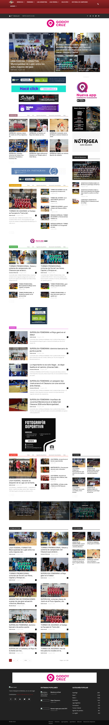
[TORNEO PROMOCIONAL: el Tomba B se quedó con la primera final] (13, 295)
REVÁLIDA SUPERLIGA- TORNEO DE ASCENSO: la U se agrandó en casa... (59, 225)
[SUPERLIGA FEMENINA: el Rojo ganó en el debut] (88, 63)
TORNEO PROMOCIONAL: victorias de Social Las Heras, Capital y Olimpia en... (52, 268)
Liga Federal (53, 2)
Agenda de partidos (41, 115)
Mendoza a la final (56, 692)
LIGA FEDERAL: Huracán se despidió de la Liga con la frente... (22, 482)
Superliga (12, 131)
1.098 (25, 660)
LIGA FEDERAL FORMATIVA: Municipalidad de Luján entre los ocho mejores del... (78, 471)
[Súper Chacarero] (45, 703)
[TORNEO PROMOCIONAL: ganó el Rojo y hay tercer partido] (45, 286)
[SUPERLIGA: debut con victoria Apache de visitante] (59, 145)
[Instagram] (90, 16)
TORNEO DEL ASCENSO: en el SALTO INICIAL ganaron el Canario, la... (59, 199)
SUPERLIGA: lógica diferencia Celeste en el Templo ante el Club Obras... (38, 155)
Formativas (14, 58)
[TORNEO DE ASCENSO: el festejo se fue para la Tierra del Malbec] (23, 199)
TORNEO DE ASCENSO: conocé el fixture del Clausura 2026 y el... (59, 208)
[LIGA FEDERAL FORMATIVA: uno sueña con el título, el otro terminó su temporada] (78, 481)
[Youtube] (98, 16)
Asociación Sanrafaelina (55, 115)
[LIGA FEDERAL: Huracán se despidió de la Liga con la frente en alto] (23, 468)
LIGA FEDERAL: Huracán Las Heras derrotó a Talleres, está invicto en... (59, 477)
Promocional (60, 42)
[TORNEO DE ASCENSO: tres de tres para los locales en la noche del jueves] (45, 192)
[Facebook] (87, 16)
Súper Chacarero (55, 700)
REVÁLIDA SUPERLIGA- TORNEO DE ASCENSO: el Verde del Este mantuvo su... (59, 216)
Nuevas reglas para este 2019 (59, 708)
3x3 (33, 115)
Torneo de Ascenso (14, 208)
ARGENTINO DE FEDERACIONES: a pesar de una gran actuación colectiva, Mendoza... (22, 601)
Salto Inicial (14, 69)
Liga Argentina (42, 2)
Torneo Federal (76, 708)
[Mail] (93, 16)
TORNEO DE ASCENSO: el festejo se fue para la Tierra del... (22, 212)
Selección (64, 2)
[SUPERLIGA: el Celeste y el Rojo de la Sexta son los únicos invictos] (38, 125)
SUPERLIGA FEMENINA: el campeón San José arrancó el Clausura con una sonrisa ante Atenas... (47, 383)
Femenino (30, 2)
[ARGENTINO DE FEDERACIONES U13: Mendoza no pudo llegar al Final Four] (75, 184)
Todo (28, 115)
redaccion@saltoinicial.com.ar (25, 694)
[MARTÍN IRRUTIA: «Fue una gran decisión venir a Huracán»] (45, 470)
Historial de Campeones (80, 2)
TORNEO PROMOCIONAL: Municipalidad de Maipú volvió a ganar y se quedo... (27, 285)
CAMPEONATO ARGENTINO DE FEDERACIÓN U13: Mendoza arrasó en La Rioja (90, 201)
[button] (98, 4)
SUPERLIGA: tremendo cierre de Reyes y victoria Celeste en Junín (59, 134)
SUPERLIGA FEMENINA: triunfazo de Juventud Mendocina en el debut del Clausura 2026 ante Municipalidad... (45, 401)
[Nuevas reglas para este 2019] (45, 711)
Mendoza (20, 2)
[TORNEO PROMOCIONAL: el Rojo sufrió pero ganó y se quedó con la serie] (45, 295)
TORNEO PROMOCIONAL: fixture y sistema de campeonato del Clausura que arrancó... (22, 268)
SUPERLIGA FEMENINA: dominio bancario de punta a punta (22, 626)
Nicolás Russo (77, 178)
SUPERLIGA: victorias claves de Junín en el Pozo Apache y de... (18, 134)
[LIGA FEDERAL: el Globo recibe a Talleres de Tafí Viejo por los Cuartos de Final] (45, 486)
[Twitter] (96, 16)
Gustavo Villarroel (13, 272)
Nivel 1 (74, 695)
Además (12, 6)
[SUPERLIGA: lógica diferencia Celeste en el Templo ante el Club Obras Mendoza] (38, 145)
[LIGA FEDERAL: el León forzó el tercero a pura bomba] (45, 461)
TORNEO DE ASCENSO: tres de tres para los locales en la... (53, 650)
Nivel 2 (74, 698)
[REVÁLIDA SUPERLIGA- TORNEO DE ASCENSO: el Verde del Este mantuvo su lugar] (45, 217)
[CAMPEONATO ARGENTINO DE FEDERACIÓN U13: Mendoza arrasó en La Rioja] (75, 201)
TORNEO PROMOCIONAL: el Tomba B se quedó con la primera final (26, 294)
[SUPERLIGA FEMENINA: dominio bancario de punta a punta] (18, 353)
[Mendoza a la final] (45, 694)
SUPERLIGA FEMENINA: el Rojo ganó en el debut (53, 574)
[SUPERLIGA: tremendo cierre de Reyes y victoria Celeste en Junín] (59, 125)
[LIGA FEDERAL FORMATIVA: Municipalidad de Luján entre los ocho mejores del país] (31, 52)
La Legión (75, 713)
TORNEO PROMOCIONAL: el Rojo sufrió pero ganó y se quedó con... (58, 294)
